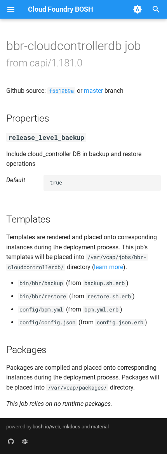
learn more (108, 267)
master (93, 90)
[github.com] (11, 441)
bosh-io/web (46, 427)
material (100, 427)
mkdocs (71, 427)
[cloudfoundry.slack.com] (25, 441)
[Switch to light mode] (137, 9)
